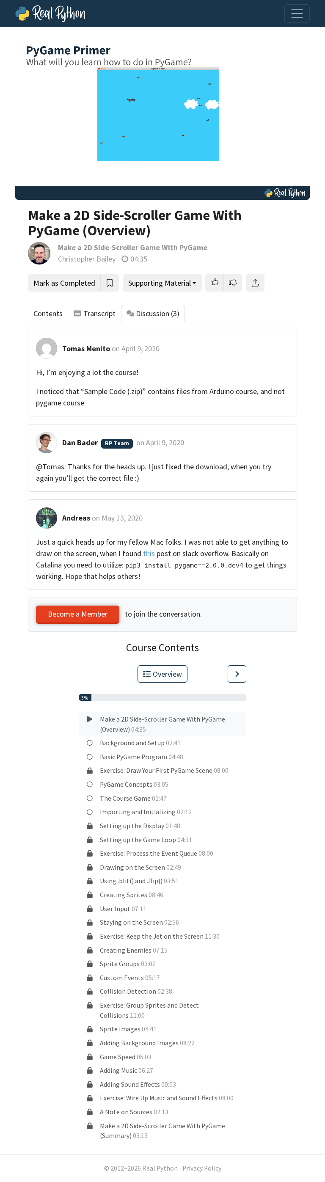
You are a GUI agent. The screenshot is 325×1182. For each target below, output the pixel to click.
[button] (214, 283)
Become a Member (77, 614)
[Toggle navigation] (297, 13)
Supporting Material (159, 283)
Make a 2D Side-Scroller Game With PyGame (132, 247)
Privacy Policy (201, 1168)
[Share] (255, 283)
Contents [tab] (48, 313)
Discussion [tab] (157, 313)
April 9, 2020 (140, 348)
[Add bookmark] (109, 283)
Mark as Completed (64, 283)
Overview (167, 674)
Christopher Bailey (87, 259)
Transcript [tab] (99, 313)
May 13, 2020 (122, 518)
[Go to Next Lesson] (237, 674)
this (149, 553)
